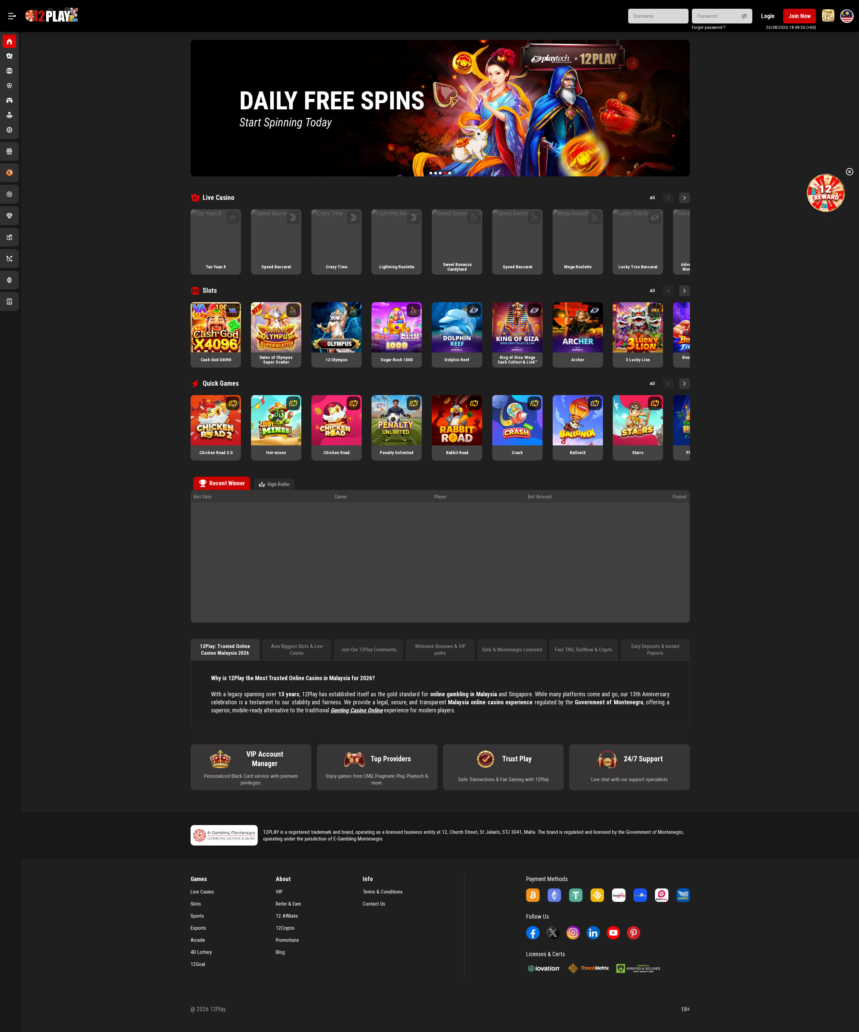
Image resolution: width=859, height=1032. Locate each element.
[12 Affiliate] (9, 258)
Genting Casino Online (357, 710)
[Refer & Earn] (9, 237)
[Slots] (9, 70)
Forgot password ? (708, 27)
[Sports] (9, 85)
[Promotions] (9, 194)
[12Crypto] (9, 280)
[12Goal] (9, 172)
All (652, 197)
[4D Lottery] (9, 130)
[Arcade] (9, 115)
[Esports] (9, 100)
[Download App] (9, 301)
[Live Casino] (9, 56)
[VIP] (9, 215)
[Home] (9, 41)
